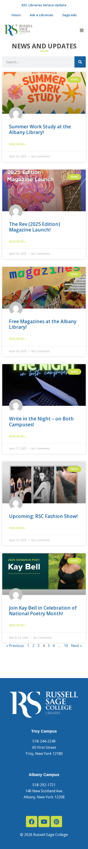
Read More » (17, 144)
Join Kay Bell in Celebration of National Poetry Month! (43, 611)
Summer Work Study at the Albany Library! (40, 129)
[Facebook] (31, 821)
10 (66, 645)
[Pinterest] (56, 821)
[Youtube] (44, 821)
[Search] (80, 62)
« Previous (15, 645)
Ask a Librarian (41, 15)
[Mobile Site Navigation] (81, 30)
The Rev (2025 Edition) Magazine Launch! (34, 227)
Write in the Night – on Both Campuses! (41, 421)
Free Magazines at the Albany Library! (42, 324)
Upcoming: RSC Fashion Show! (43, 516)
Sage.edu (69, 15)
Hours (16, 15)
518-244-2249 (44, 741)
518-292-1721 (44, 784)
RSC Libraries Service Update (44, 5)
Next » (76, 645)
